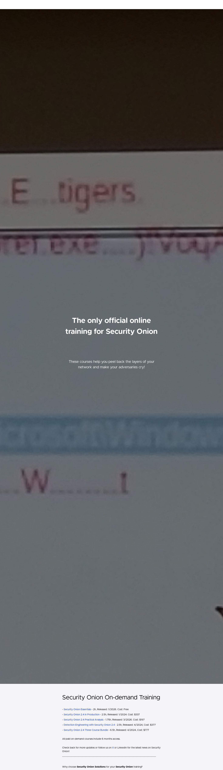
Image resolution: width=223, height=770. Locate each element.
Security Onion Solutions (64, 4)
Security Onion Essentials (77, 709)
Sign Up (180, 4)
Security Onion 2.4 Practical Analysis (83, 719)
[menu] (175, 4)
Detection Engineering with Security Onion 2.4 (89, 725)
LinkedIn (122, 747)
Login (171, 4)
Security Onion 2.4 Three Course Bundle (86, 730)
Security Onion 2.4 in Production (82, 714)
